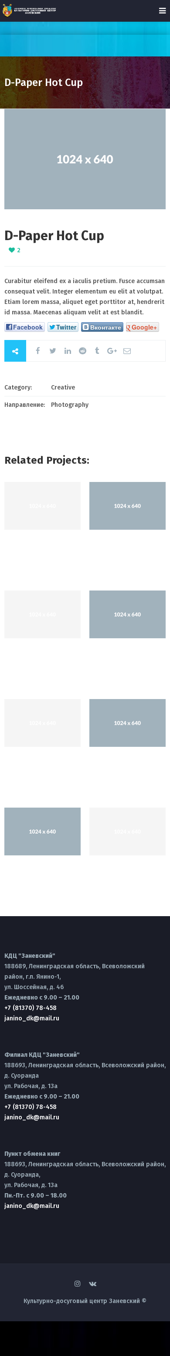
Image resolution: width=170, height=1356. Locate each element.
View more (42, 505)
